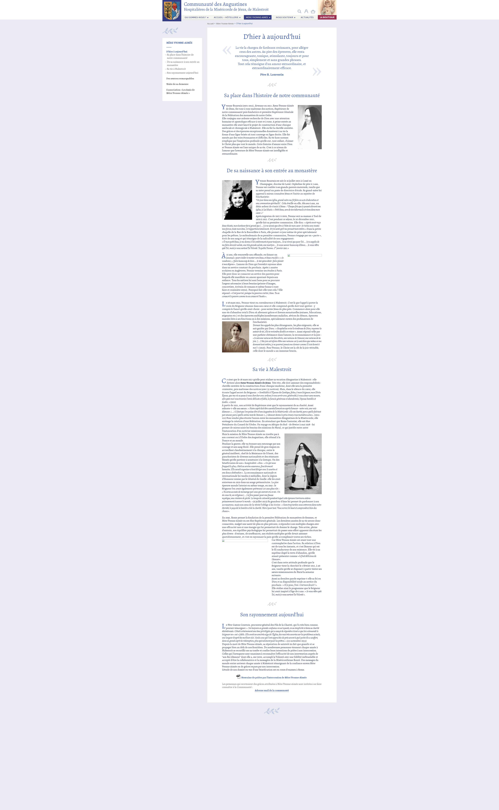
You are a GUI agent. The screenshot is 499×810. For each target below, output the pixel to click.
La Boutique (327, 17)
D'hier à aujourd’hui (176, 51)
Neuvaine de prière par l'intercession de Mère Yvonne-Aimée (274, 677)
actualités (307, 17)
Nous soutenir (284, 17)
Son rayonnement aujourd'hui (182, 72)
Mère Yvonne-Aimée (257, 17)
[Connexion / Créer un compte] (306, 12)
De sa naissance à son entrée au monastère (183, 63)
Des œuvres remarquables (180, 78)
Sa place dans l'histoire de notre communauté (180, 56)
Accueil (210, 23)
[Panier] (313, 12)
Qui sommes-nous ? (195, 17)
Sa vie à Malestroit (176, 69)
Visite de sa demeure (177, 84)
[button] (299, 11)
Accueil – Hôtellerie (226, 17)
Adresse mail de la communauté (272, 690)
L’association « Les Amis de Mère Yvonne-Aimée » (180, 91)
